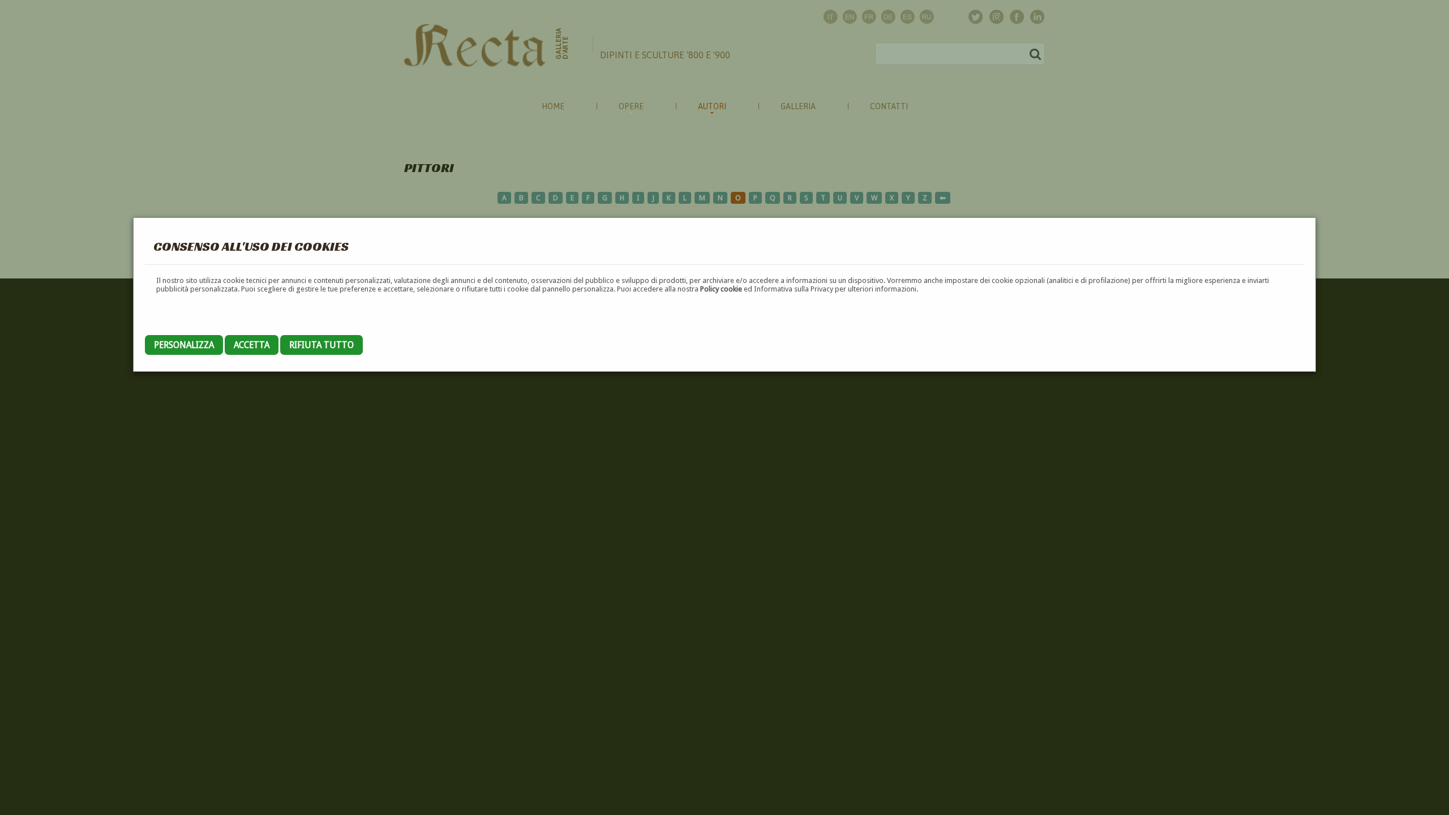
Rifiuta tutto (321, 345)
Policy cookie (721, 289)
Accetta (251, 345)
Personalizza (184, 345)
